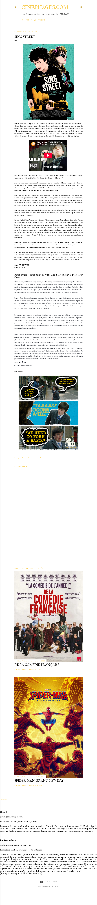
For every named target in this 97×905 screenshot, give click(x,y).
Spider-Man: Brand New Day (38, 780)
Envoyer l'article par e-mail (31, 458)
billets (25, 20)
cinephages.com (45, 7)
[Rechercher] (81, 6)
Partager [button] (17, 458)
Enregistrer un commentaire (32, 669)
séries (41, 20)
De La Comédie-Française (36, 664)
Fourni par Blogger (50, 882)
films (34, 20)
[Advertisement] (48, 544)
